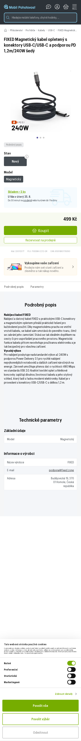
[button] (40, 18)
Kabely (41, 30)
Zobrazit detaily (64, 693)
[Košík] (66, 7)
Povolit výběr (40, 719)
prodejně (27, 200)
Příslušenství (16, 30)
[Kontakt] (49, 7)
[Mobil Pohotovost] (19, 7)
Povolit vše (40, 705)
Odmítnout (40, 732)
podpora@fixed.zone (61, 470)
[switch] (71, 669)
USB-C (51, 30)
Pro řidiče (30, 30)
